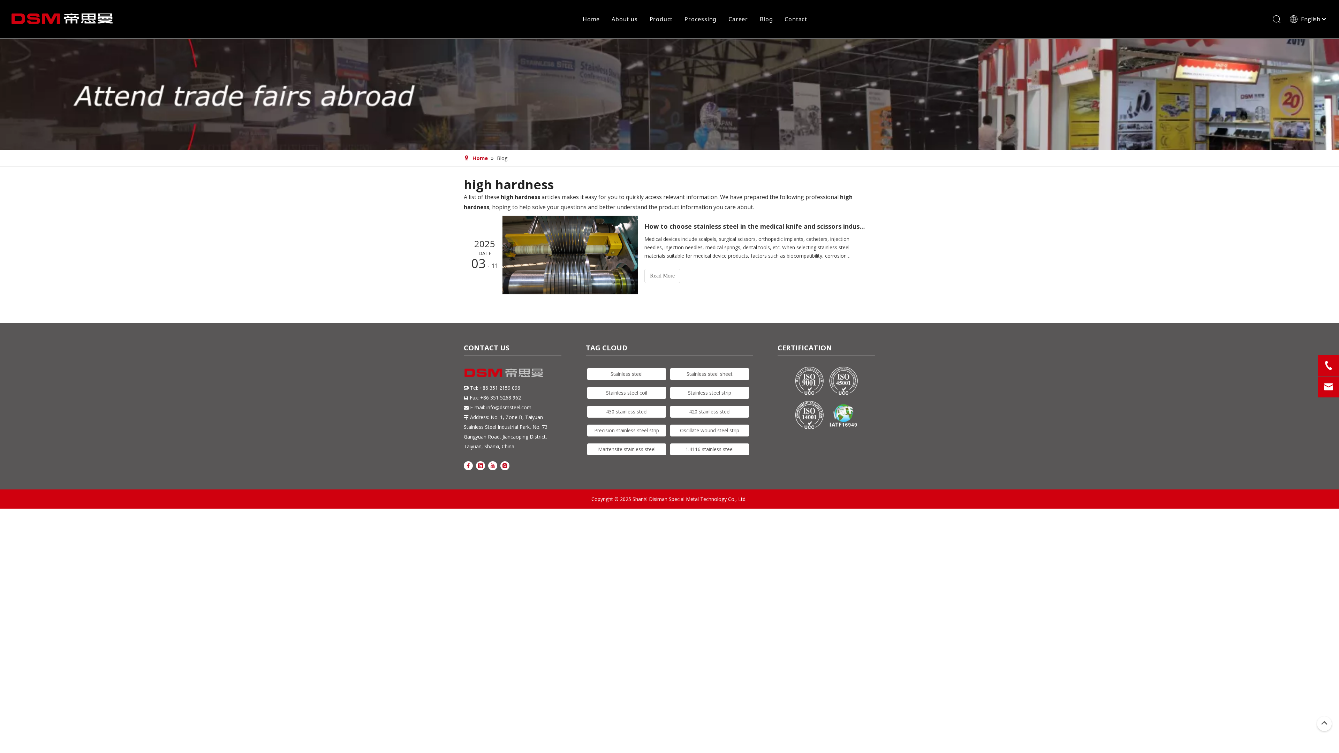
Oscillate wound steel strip (709, 430)
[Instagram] (504, 465)
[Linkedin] (480, 465)
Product (661, 19)
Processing (700, 19)
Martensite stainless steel (627, 449)
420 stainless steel (710, 411)
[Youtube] (492, 465)
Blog (766, 19)
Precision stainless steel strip (626, 430)
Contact (796, 19)
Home (591, 19)
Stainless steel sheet (710, 374)
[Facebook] (468, 465)
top (1324, 723)
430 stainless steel (627, 411)
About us (624, 19)
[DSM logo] (504, 372)
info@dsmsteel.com (508, 407)
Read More (662, 276)
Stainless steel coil (626, 392)
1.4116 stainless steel (710, 449)
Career (738, 19)
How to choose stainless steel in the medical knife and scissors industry (756, 226)
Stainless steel (627, 374)
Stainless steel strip (709, 392)
